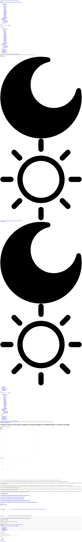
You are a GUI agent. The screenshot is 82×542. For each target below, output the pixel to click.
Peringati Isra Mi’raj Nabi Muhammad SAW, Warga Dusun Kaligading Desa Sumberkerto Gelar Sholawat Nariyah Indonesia (18, 502)
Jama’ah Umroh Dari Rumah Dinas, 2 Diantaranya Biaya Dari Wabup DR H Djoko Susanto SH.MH (15, 500)
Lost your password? (3, 541)
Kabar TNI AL (9, 422)
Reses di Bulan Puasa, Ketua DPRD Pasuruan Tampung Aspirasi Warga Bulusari (12, 498)
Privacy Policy (12, 0)
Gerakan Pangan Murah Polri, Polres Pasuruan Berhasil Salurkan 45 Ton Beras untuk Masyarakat (14, 495)
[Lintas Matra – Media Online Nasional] (11, 524)
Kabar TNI (5, 422)
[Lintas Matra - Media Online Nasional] (11, 2)
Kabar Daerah (2, 422)
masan (1, 427)
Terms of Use (17, 0)
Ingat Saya (2, 538)
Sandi (1, 536)
